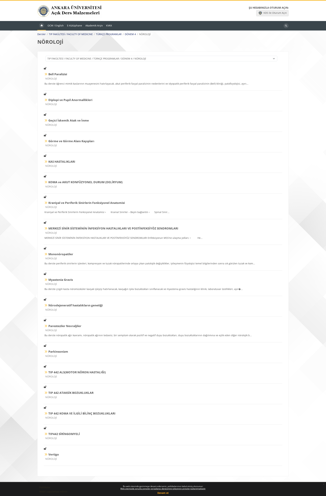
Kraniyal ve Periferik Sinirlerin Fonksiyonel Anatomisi (86, 203)
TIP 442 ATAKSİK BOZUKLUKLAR (71, 393)
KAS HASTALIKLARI (61, 162)
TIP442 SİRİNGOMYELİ (64, 434)
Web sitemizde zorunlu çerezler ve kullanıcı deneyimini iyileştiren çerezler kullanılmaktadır (163, 488)
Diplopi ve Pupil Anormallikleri (70, 100)
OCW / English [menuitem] (56, 25)
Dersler (41, 34)
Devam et (163, 492)
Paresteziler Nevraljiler (64, 326)
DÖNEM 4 (130, 34)
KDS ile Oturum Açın (275, 12)
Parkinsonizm (58, 351)
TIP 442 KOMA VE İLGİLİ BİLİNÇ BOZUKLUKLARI (81, 413)
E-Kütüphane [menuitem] (74, 25)
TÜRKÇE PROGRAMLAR (109, 34)
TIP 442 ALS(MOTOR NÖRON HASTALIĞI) (77, 372)
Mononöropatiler (60, 254)
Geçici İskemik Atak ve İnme (68, 120)
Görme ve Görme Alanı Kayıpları (71, 141)
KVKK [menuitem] (109, 25)
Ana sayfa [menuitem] (41, 26)
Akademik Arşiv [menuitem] (94, 25)
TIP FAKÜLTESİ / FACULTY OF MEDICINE (71, 34)
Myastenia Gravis (60, 280)
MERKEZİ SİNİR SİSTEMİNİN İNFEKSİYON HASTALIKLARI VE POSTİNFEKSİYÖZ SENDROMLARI (113, 228)
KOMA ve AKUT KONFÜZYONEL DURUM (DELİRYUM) (85, 182)
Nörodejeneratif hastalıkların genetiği (75, 305)
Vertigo (53, 454)
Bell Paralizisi (57, 74)
